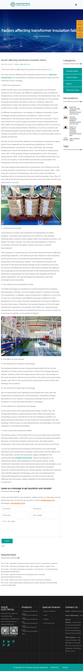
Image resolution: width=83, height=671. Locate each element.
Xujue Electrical (25, 64)
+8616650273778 (18, 503)
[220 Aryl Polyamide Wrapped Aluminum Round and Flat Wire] (65, 118)
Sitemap (65, 667)
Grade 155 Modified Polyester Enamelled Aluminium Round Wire (75, 131)
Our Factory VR (49, 623)
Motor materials (50, 611)
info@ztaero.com (47, 500)
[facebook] (4, 641)
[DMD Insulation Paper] (65, 140)
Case (45, 615)
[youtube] (4, 645)
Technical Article (44, 36)
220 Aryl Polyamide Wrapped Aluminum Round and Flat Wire (75, 120)
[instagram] (13, 641)
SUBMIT (7, 541)
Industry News (71, 77)
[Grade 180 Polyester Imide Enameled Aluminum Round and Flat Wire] (65, 108)
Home (35, 36)
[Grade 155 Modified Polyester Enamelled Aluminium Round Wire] (65, 128)
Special (69, 83)
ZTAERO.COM (54, 667)
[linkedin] (8, 641)
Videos (46, 619)
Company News (72, 71)
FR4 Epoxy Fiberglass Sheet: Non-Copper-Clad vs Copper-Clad (32, 566)
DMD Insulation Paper (74, 139)
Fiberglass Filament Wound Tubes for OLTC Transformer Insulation (34, 563)
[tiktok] (8, 645)
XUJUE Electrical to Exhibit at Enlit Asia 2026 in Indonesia (30, 580)
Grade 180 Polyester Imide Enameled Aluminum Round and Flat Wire (75, 110)
